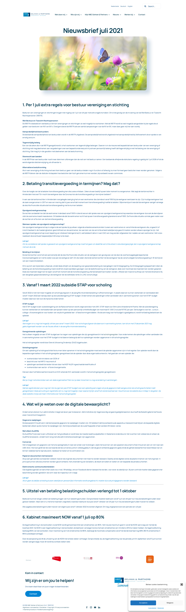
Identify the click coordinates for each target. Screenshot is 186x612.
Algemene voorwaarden (31, 607)
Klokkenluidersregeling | (45, 609)
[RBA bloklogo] (88, 557)
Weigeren (170, 603)
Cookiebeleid (152, 608)
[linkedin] (99, 607)
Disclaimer (160, 608)
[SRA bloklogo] (119, 556)
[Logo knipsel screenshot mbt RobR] (36, 13)
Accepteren (143, 603)
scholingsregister (111, 334)
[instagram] (91, 607)
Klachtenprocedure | (30, 609)
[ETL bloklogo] (56, 557)
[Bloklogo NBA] (150, 556)
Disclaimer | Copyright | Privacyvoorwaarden (54, 607)
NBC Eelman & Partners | (36, 605)
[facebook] (87, 607)
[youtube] (95, 607)
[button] (182, 584)
